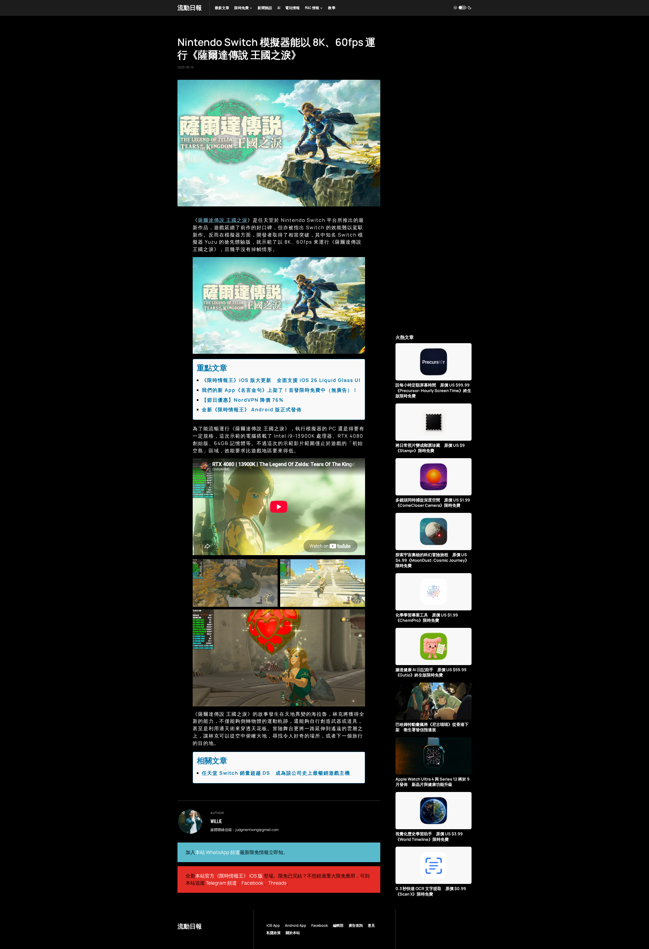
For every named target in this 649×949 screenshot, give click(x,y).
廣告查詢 (356, 925)
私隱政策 (273, 932)
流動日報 (189, 7)
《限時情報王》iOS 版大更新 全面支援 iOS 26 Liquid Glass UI (281, 380)
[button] (462, 8)
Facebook (252, 883)
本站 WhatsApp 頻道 (217, 852)
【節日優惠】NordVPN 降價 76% (243, 400)
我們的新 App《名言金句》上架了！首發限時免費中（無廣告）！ (280, 390)
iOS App (273, 925)
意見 (371, 925)
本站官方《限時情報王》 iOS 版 (229, 876)
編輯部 (338, 925)
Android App (295, 925)
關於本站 (293, 932)
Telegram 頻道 (221, 883)
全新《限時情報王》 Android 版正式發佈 (252, 409)
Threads (277, 883)
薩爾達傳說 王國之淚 (222, 220)
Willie (216, 821)
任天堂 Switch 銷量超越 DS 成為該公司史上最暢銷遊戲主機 (276, 773)
